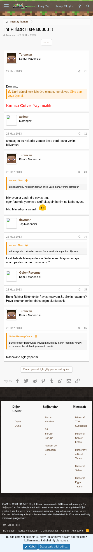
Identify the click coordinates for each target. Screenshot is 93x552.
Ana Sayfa (77, 530)
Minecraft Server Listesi (80, 437)
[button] (6, 6)
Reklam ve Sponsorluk (51, 449)
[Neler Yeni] (80, 6)
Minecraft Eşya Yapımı (80, 482)
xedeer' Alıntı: (16, 180)
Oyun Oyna (18, 423)
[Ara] (88, 6)
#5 (85, 289)
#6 (85, 328)
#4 (85, 236)
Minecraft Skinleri (80, 468)
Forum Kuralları (49, 419)
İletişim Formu (33, 514)
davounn (25, 219)
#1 (85, 71)
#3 (85, 172)
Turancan (11, 35)
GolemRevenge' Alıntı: (21, 336)
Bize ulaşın (9, 530)
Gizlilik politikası (49, 530)
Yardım (65, 530)
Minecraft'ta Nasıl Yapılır (80, 454)
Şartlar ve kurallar (28, 530)
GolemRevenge (29, 272)
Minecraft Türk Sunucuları (81, 421)
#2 (85, 133)
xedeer (23, 116)
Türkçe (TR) (13, 524)
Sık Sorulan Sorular (49, 433)
